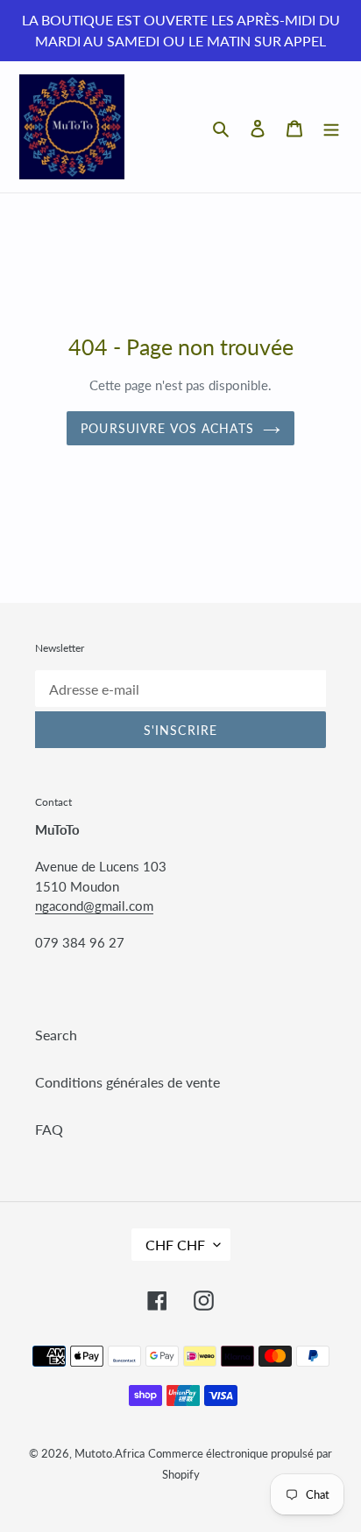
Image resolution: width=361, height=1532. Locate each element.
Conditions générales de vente (127, 1082)
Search (56, 1034)
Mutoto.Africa (109, 1453)
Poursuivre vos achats (167, 428)
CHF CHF (175, 1244)
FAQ (49, 1129)
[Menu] (331, 127)
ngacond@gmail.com (94, 905)
